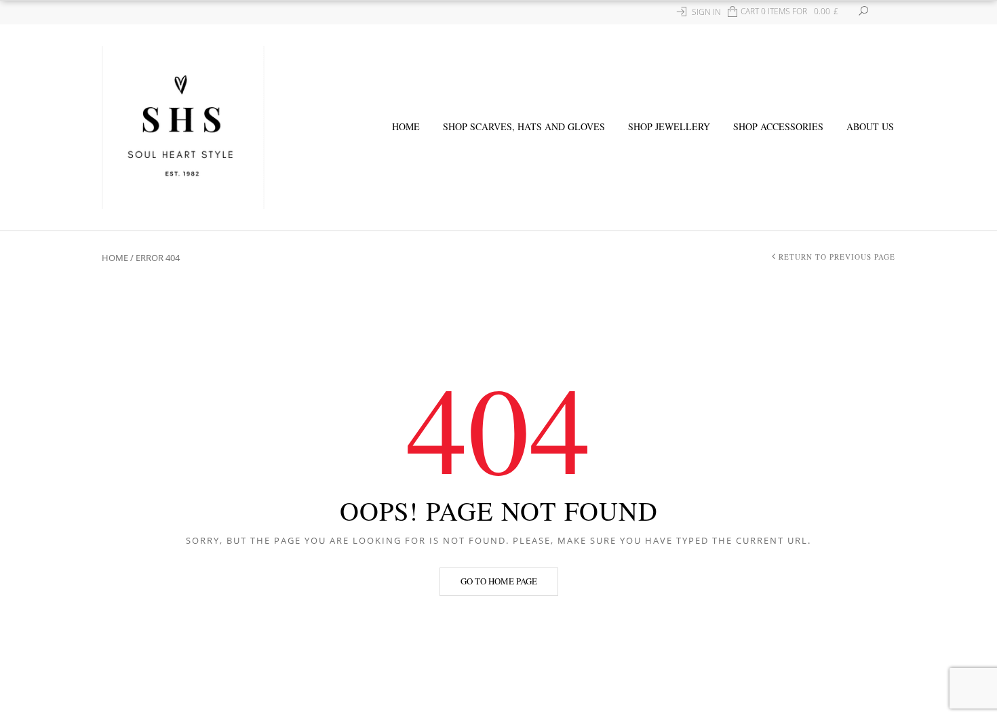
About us (870, 126)
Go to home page (499, 581)
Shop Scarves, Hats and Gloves (524, 126)
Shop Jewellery (669, 126)
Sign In (706, 12)
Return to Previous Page (837, 257)
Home (406, 126)
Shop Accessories (778, 126)
